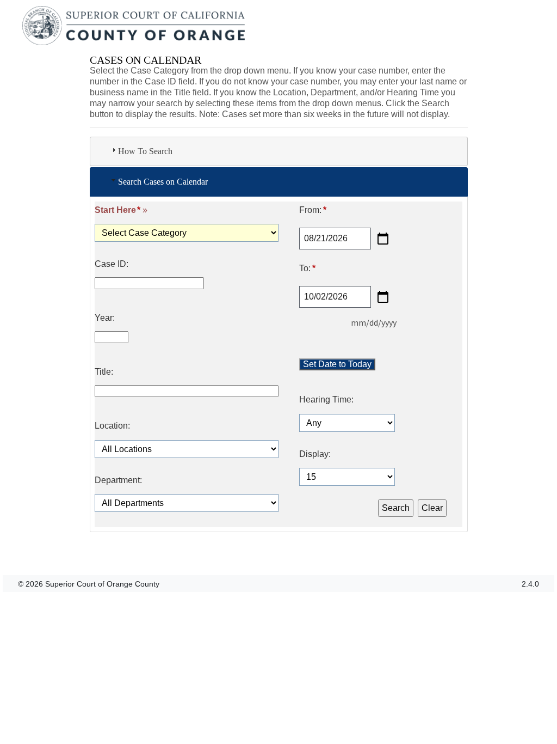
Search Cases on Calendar (163, 181)
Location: (112, 426)
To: (307, 268)
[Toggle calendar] (383, 238)
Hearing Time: (326, 399)
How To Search (145, 151)
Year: (105, 318)
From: (312, 210)
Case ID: (111, 264)
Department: (118, 480)
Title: (104, 372)
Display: (315, 454)
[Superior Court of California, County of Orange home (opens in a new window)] (134, 26)
